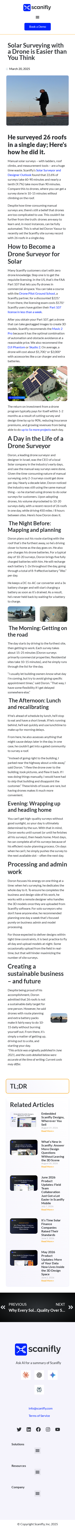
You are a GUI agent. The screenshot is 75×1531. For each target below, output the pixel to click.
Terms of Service (39, 1415)
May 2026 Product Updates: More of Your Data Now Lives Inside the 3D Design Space (52, 1263)
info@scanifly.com (40, 1408)
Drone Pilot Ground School (37, 293)
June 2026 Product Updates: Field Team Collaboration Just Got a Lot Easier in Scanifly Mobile (52, 1190)
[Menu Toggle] (37, 17)
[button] (37, 1450)
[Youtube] (57, 1429)
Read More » (47, 1131)
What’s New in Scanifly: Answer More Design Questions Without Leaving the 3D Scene (52, 1151)
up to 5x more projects (36, 429)
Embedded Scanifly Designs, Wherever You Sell (52, 1119)
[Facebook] (38, 1429)
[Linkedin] (29, 1429)
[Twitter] (19, 1429)
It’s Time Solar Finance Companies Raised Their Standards (51, 1227)
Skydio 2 (34, 347)
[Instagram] (48, 1429)
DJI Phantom (16, 347)
